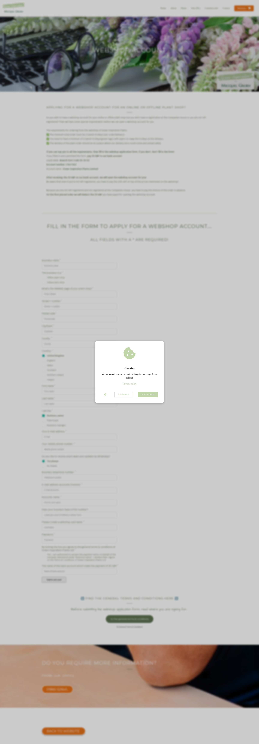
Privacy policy (129, 383)
